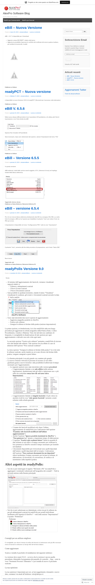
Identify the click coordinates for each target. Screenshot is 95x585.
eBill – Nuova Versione (23, 28)
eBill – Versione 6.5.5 (22, 158)
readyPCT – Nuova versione (28, 92)
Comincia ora (64, 2)
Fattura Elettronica (17, 204)
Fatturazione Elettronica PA (29, 204)
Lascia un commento (35, 32)
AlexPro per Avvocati (28, 20)
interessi (14, 202)
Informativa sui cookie (38, 580)
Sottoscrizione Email (76, 40)
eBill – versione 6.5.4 (22, 208)
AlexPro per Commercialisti (12, 20)
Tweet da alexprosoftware (72, 93)
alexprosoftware (24, 32)
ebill (13, 262)
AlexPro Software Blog (16, 13)
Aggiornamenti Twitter (75, 90)
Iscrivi (68, 59)
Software (14, 87)
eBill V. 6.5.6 (15, 108)
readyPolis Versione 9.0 (24, 269)
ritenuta (18, 202)
